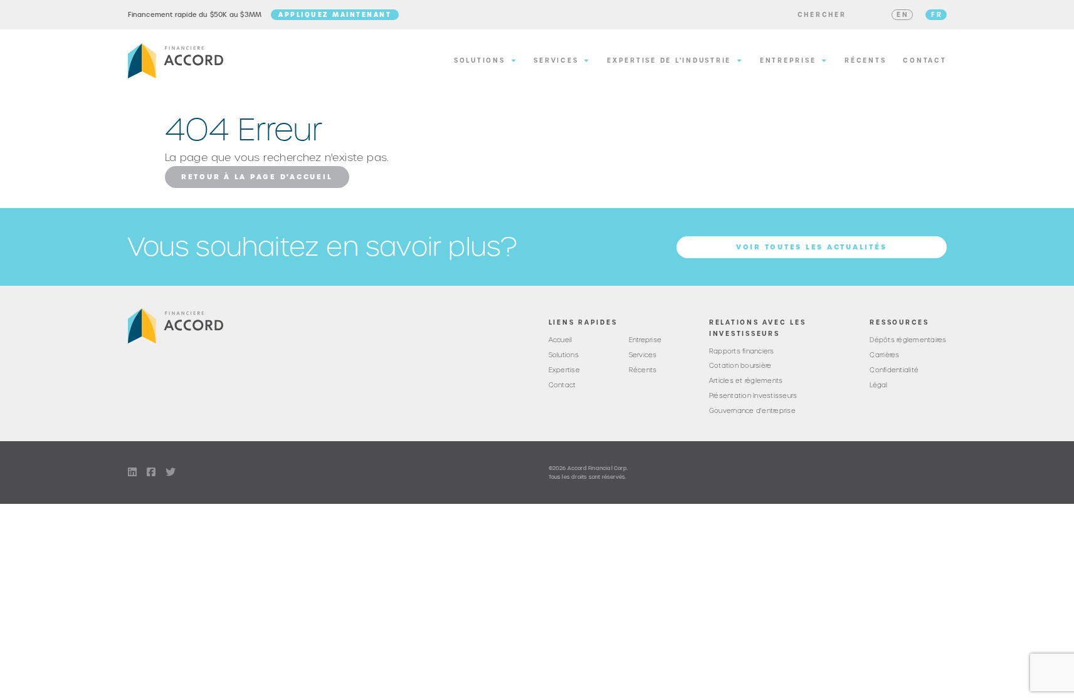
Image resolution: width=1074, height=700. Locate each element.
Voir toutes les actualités (811, 247)
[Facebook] (151, 472)
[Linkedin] (132, 472)
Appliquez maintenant (334, 14)
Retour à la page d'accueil (257, 177)
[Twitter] (171, 472)
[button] (822, 15)
